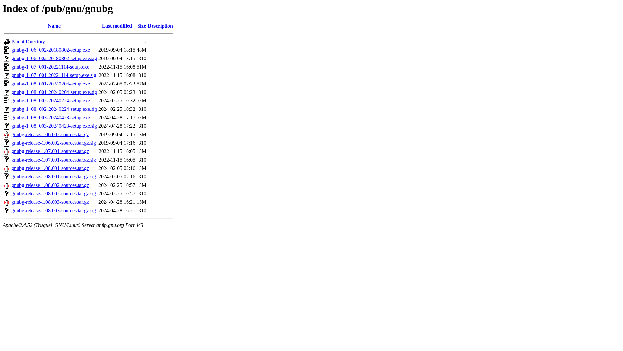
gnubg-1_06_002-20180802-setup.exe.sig (54, 58)
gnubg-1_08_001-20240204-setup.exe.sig (54, 92)
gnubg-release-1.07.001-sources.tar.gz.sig (53, 159)
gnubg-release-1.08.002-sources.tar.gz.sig (53, 193)
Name (54, 26)
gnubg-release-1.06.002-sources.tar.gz (50, 134)
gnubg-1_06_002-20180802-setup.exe (50, 50)
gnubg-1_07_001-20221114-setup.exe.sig (53, 75)
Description (160, 26)
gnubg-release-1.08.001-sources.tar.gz (50, 168)
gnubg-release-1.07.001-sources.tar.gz (50, 151)
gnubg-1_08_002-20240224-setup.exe (50, 100)
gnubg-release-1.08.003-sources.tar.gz (50, 202)
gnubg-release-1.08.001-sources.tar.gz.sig (53, 176)
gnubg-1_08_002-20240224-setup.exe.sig (54, 109)
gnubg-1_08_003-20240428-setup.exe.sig (54, 126)
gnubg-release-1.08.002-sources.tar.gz (50, 185)
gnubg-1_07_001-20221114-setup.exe (50, 67)
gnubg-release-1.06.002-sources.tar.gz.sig (53, 143)
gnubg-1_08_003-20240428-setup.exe (50, 117)
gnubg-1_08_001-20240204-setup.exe (50, 83)
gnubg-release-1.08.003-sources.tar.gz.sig (53, 210)
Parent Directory (28, 41)
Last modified (117, 26)
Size (141, 26)
